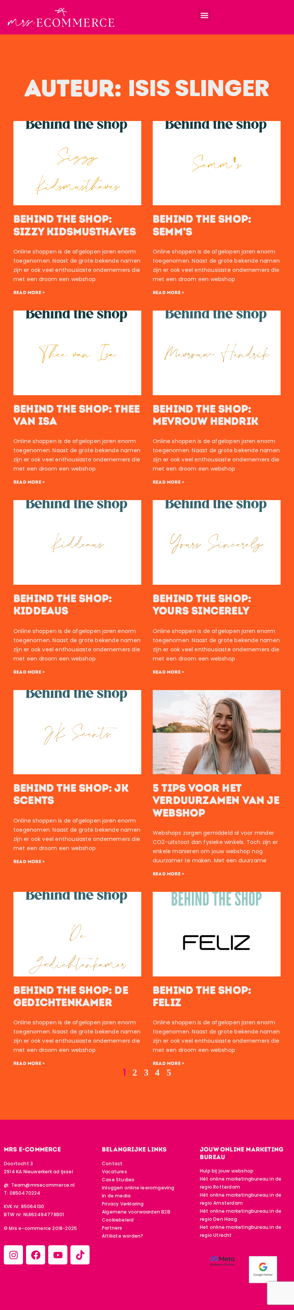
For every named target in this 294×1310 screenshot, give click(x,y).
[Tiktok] (80, 1254)
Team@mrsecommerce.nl (43, 1185)
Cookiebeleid (118, 1220)
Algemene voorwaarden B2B (136, 1212)
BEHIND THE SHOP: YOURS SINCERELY (202, 605)
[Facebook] (35, 1254)
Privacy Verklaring (123, 1203)
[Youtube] (57, 1254)
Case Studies (118, 1179)
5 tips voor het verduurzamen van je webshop (216, 800)
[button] (204, 15)
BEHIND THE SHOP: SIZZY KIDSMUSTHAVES (74, 225)
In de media (116, 1195)
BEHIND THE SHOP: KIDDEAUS (62, 605)
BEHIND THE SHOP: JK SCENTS (71, 794)
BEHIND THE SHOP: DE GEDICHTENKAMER (70, 996)
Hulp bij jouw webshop (226, 1171)
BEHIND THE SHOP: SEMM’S (202, 225)
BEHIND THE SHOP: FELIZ (202, 996)
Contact (112, 1163)
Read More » (29, 292)
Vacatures (114, 1171)
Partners (112, 1228)
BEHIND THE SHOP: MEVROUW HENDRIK (205, 415)
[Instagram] (13, 1254)
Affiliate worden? (122, 1236)
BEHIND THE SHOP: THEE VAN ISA (76, 415)
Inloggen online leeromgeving (138, 1187)
